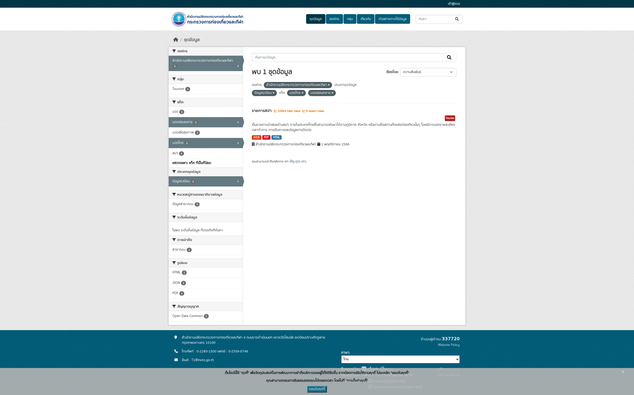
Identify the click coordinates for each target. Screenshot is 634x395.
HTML (276, 137)
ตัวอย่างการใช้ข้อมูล (393, 19)
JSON (256, 137)
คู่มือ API (300, 161)
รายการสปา (262, 110)
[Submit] (457, 19)
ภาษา (345, 352)
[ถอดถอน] (329, 85)
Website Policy (449, 344)
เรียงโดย (392, 72)
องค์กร (334, 19)
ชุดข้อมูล (316, 19)
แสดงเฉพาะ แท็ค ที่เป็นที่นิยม (191, 162)
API (286, 161)
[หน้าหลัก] (175, 40)
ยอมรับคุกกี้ (317, 389)
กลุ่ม (350, 19)
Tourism (450, 118)
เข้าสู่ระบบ (454, 3)
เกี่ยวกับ (366, 19)
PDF (266, 137)
